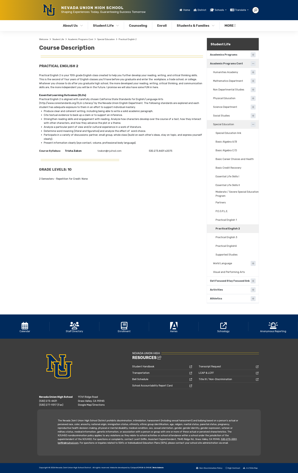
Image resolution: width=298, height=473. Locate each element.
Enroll (162, 25)
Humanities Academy (225, 72)
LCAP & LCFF (206, 372)
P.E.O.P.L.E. (222, 211)
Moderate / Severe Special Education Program (237, 193)
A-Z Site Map (252, 468)
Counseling (138, 25)
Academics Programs (223, 54)
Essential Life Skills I (227, 176)
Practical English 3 (226, 237)
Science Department (225, 106)
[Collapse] (253, 63)
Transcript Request (210, 366)
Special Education (106, 39)
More (229, 25)
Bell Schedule (140, 379)
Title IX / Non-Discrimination (215, 379)
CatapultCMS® (137, 467)
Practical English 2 (128, 39)
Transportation (141, 372)
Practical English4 (226, 245)
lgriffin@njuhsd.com (68, 443)
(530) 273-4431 (48, 400)
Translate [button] (241, 10)
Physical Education (224, 98)
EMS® (148, 467)
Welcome (43, 39)
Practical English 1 (226, 219)
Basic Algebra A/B (226, 141)
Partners (221, 202)
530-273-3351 (229, 439)
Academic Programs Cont (80, 39)
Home (186, 10)
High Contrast (234, 468)
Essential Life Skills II (228, 185)
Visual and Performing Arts (229, 272)
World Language (222, 263)
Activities (216, 289)
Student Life (103, 25)
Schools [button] (220, 10)
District (202, 10)
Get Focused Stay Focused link (230, 280)
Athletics (216, 298)
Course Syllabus (49, 150)
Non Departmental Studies (228, 89)
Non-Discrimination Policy (210, 468)
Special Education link (228, 133)
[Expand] (253, 54)
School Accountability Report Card (152, 385)
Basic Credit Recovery (228, 167)
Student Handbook (143, 366)
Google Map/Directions (91, 404)
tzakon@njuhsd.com (109, 150)
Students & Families (193, 25)
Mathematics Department (228, 80)
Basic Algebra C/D (226, 150)
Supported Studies (226, 254)
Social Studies (221, 115)
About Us (70, 25)
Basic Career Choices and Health (235, 159)
